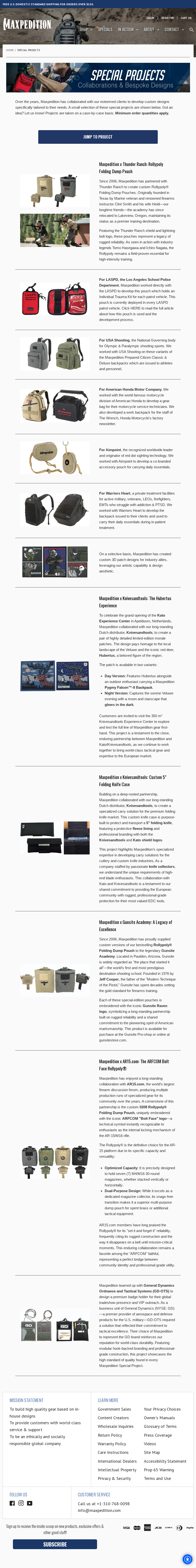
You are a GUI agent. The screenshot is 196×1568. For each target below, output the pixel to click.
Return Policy (110, 1435)
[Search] (192, 31)
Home (10, 50)
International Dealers (117, 1461)
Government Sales (114, 1409)
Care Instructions (113, 1452)
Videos (150, 1443)
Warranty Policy (112, 1443)
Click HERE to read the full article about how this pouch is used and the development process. (136, 314)
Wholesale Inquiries (116, 1426)
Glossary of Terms (160, 1426)
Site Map (152, 1452)
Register (167, 18)
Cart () (186, 18)
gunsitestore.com (112, 1040)
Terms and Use (157, 1478)
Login (150, 18)
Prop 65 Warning (159, 1469)
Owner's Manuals (159, 1417)
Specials (105, 29)
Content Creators (113, 1417)
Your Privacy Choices (162, 1409)
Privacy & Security (114, 1478)
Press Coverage (158, 1435)
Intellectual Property (117, 1469)
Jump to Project (98, 137)
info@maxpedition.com (99, 1510)
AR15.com (130, 1061)
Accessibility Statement (165, 1461)
